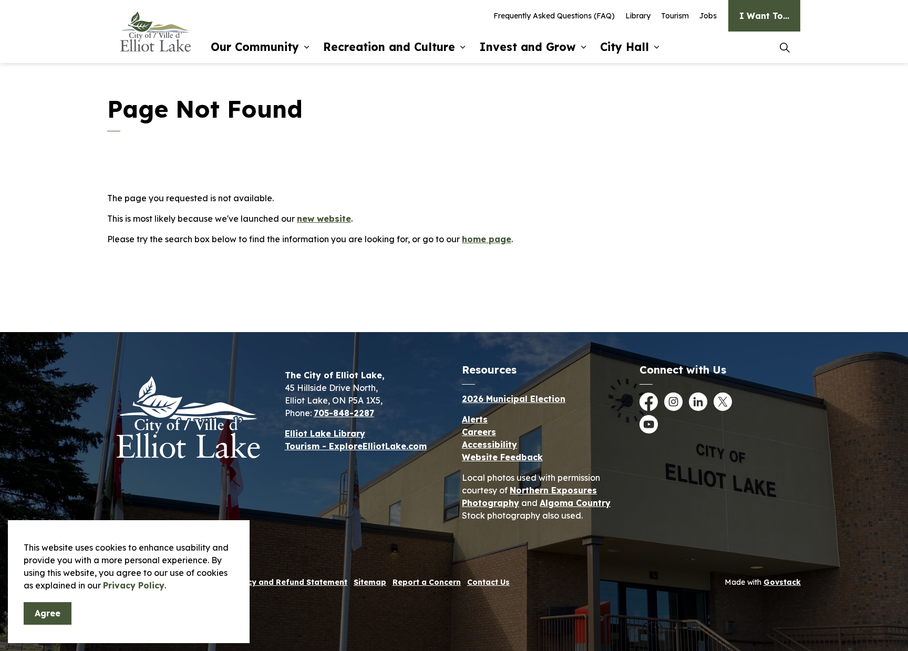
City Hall (624, 47)
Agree (47, 613)
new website (324, 218)
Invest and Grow (527, 47)
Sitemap (370, 582)
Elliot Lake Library (325, 433)
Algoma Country (575, 503)
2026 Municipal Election (513, 399)
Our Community (255, 47)
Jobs (708, 15)
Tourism (675, 15)
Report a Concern (427, 582)
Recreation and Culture (389, 47)
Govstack (782, 582)
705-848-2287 (344, 413)
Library (638, 15)
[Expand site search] (784, 47)
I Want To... (764, 16)
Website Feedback (502, 457)
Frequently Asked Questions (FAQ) (554, 15)
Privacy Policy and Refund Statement (275, 582)
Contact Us (488, 582)
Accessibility (489, 444)
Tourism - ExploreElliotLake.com (356, 446)
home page (486, 239)
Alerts (475, 419)
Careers (479, 432)
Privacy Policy (133, 585)
